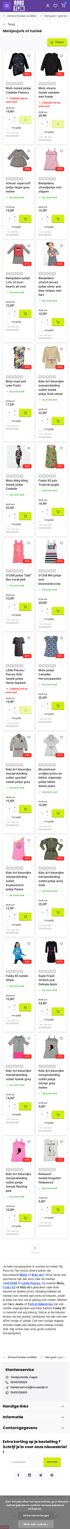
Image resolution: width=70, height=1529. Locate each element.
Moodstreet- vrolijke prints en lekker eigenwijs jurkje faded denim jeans (50, 778)
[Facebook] (18, 1475)
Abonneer (52, 1461)
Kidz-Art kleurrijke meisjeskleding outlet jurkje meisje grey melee (51, 1079)
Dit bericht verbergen (36, 1515)
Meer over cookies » (36, 1524)
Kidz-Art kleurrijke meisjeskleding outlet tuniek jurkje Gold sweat (51, 388)
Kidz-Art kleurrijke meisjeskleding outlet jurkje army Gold (51, 879)
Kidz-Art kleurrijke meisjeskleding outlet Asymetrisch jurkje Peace (18, 881)
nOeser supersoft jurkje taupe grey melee (18, 187)
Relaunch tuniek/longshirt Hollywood (49, 1178)
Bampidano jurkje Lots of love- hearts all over (18, 282)
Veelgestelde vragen (24, 1377)
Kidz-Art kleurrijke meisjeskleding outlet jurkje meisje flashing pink (18, 1182)
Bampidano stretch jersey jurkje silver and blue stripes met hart (49, 286)
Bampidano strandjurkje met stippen (50, 187)
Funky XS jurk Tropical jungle (48, 482)
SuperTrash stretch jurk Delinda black (47, 980)
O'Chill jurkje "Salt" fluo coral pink (19, 577)
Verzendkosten (12, 135)
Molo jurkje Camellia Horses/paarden (49, 674)
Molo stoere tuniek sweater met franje (49, 92)
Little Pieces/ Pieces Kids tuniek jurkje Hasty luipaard (16, 677)
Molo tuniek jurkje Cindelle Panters (18, 90)
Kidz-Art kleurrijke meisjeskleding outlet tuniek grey (18, 1075)
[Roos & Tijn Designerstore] (19, 5)
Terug (11, 24)
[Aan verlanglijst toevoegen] (28, 56)
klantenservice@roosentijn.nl (29, 1387)
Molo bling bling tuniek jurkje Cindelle (17, 485)
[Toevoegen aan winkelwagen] (25, 219)
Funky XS (9, 1287)
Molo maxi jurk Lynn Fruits (16, 383)
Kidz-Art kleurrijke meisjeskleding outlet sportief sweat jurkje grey (18, 776)
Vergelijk (16, 127)
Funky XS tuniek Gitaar (17, 978)
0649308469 (18, 1382)
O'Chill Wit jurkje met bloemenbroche (49, 580)
